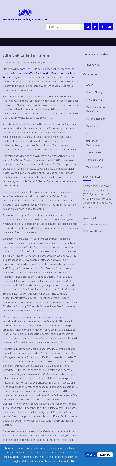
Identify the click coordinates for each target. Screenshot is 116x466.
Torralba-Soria (94, 159)
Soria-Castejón (94, 152)
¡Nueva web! (93, 64)
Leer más (93, 206)
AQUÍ (73, 461)
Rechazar (105, 454)
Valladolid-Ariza (95, 167)
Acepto (91, 454)
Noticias (91, 133)
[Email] (109, 26)
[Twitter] (95, 26)
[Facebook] (102, 26)
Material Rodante (96, 118)
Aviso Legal (89, 217)
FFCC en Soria (94, 99)
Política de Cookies (93, 230)
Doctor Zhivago (94, 92)
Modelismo (92, 125)
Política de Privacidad (95, 224)
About (89, 84)
